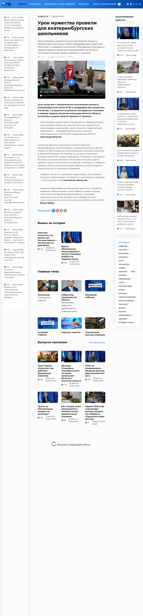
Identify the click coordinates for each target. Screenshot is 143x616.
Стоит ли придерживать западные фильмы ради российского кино (95, 370)
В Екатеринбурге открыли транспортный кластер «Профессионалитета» (14, 197)
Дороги (122, 308)
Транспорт (123, 304)
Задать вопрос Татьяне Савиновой (60, 4)
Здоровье (123, 319)
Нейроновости (125, 315)
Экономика (124, 253)
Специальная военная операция (95, 333)
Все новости (124, 243)
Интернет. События (43, 333)
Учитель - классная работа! (104, 4)
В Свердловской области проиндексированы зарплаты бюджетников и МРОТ (14, 85)
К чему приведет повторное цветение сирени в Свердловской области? (127, 82)
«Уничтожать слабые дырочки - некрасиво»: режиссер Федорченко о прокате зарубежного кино (128, 119)
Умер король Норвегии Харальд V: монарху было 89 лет (14, 180)
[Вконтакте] (127, 4)
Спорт (121, 261)
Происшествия (125, 286)
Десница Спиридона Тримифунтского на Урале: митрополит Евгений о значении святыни (71, 373)
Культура (123, 275)
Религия (122, 312)
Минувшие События (91, 296)
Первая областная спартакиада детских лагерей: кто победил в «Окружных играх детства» (94, 412)
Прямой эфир (35, 4)
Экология (123, 272)
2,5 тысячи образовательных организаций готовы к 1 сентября (14, 273)
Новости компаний (127, 297)
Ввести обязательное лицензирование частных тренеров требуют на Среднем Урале (14, 25)
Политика (123, 250)
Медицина (123, 257)
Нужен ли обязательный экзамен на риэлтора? (45, 410)
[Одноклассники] (131, 4)
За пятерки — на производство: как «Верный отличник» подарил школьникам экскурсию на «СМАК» (14, 162)
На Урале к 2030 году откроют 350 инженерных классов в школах (14, 256)
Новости (21, 4)
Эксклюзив (44, 295)
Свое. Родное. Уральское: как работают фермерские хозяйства (46, 370)
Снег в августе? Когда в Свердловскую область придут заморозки (128, 153)
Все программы (97, 342)
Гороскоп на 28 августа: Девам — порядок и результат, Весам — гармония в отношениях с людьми (14, 237)
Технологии (124, 264)
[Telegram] (61, 210)
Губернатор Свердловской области (69, 297)
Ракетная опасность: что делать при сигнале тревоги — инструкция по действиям (13, 45)
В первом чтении (126, 323)
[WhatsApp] (136, 4)
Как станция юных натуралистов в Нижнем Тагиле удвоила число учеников (71, 411)
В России (122, 293)
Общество (123, 246)
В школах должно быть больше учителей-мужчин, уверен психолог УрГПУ (128, 186)
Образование (124, 279)
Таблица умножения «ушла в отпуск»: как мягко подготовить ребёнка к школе (127, 220)
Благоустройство (126, 301)
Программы (83, 4)
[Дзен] (133, 4)
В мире (122, 290)
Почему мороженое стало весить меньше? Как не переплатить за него (14, 104)
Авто (133, 272)
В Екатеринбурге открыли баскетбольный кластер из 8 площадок (12, 122)
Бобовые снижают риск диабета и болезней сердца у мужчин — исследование (13, 217)
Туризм (122, 268)
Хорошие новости (70, 332)
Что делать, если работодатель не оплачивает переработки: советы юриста (14, 142)
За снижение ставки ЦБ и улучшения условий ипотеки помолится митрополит (13, 65)
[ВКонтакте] (53, 210)
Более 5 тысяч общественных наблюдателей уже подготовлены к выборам (13, 292)
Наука (121, 283)
